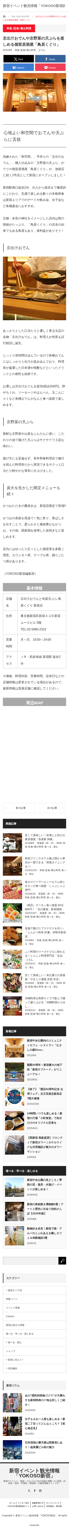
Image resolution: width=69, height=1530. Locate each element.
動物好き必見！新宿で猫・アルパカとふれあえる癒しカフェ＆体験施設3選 (44, 1233)
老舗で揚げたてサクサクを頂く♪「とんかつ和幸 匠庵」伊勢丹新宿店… (45, 932)
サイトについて (53, 1503)
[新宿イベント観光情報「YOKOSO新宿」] (34, 6)
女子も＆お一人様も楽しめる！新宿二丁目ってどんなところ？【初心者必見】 (45, 1423)
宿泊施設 (12, 1368)
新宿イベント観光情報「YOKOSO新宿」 (34, 1473)
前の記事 (21, 807)
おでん (42, 50)
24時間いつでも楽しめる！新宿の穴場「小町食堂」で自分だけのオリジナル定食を (44, 1118)
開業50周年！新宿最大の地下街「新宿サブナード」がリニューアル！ (44, 1069)
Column (10, 1316)
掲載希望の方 (38, 1503)
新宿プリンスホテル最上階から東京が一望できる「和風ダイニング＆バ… (45, 862)
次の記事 (52, 807)
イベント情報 (13, 1307)
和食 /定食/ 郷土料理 (25, 50)
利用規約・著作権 (54, 1506)
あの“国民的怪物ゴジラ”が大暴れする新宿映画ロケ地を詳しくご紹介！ (45, 1400)
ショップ (10, 1351)
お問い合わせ (38, 1506)
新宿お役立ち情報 (15, 1325)
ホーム (12, 1503)
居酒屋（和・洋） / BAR (49, 843)
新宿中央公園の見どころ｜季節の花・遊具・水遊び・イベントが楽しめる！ (44, 1184)
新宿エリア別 (15, 1290)
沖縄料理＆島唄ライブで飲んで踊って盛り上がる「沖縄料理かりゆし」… (45, 1002)
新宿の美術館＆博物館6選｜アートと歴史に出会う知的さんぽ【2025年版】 (45, 1209)
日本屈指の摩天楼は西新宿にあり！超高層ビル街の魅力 (43, 1445)
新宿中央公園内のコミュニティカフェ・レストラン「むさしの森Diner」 (44, 1045)
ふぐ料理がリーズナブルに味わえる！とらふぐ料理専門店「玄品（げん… (45, 955)
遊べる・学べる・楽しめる (20, 1333)
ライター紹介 (23, 1503)
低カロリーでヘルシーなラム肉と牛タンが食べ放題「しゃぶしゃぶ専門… (45, 885)
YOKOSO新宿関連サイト (18, 1506)
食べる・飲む (51, 846)
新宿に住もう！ (16, 1359)
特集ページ (11, 1299)
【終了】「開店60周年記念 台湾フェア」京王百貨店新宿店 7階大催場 (45, 1094)
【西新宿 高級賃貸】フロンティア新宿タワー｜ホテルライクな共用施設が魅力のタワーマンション (45, 1144)
